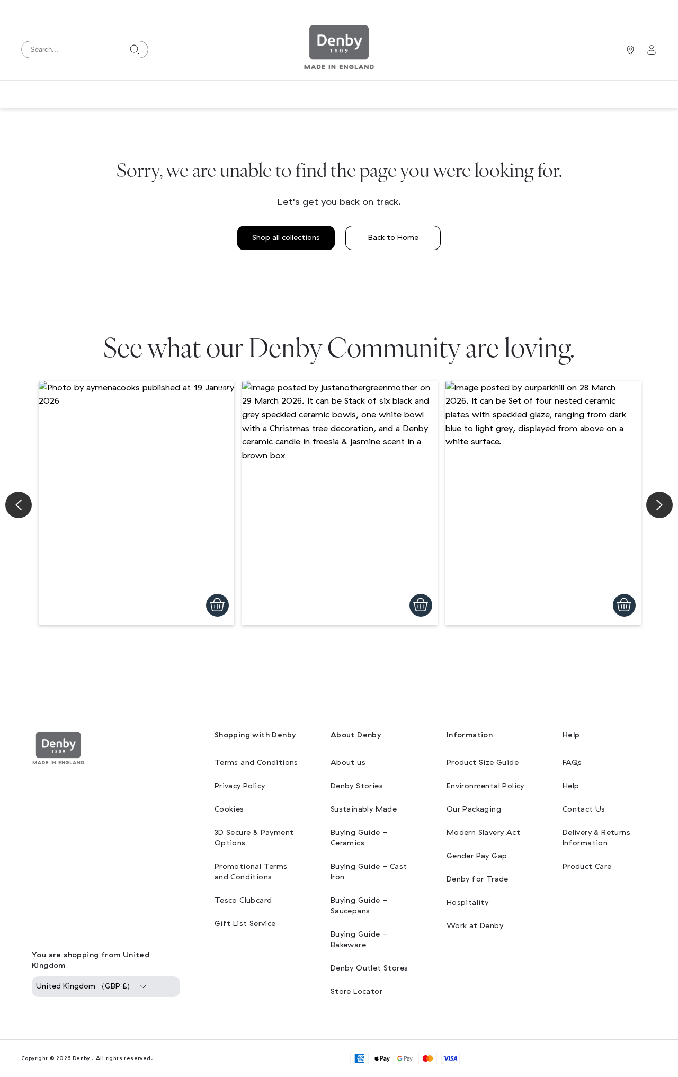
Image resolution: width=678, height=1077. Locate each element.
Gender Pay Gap (477, 855)
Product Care (587, 866)
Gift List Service (245, 923)
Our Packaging (474, 809)
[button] (136, 503)
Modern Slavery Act (483, 832)
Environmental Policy (485, 785)
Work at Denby (475, 925)
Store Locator (356, 991)
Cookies (229, 809)
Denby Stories (357, 785)
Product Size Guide (483, 762)
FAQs (572, 762)
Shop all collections (286, 237)
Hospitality (467, 902)
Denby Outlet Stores (369, 968)
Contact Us (584, 809)
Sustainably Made (364, 809)
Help (571, 785)
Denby (81, 1058)
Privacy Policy (240, 785)
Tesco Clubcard (243, 900)
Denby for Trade (477, 879)
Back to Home (393, 237)
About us (348, 762)
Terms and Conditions (256, 762)
